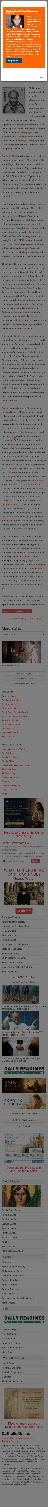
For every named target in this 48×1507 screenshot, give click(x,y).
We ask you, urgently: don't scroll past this (22, 11)
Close (41, 77)
